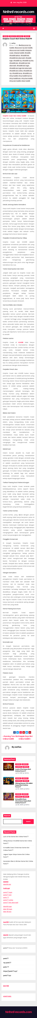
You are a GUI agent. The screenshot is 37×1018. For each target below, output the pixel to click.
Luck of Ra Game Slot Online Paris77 (23, 770)
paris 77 (6, 897)
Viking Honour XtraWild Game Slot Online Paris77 (24, 785)
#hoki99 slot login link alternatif (20, 68)
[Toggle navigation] (34, 28)
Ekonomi (6, 36)
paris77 (6, 19)
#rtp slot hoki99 (15, 81)
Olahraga (19, 36)
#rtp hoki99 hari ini (25, 76)
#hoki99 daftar (14, 56)
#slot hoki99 (25, 81)
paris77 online (8, 900)
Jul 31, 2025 (19, 773)
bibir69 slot (7, 884)
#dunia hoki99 (19, 53)
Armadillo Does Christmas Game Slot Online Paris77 (23, 801)
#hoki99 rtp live (27, 61)
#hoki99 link (25, 56)
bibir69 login (7, 907)
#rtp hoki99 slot (15, 78)
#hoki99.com (27, 73)
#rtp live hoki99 (26, 78)
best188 (6, 922)
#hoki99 (27, 53)
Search (7, 816)
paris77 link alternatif (18, 21)
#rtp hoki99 (13, 76)
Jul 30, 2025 (19, 789)
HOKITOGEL (7, 996)
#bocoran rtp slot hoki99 (23, 48)
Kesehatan (12, 36)
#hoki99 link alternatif (17, 58)
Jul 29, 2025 (19, 805)
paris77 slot (12, 19)
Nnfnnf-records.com (18, 12)
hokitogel (6, 888)
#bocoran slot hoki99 (17, 50)
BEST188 (6, 986)
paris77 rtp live (21, 19)
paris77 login (7, 21)
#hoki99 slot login (23, 66)
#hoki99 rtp (17, 61)
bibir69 (5, 935)
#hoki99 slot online (16, 71)
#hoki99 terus (17, 73)
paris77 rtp (29, 19)
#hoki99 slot (13, 63)
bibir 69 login (7, 909)
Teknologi (26, 36)
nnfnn (13, 43)
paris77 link (29, 21)
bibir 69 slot (7, 912)
